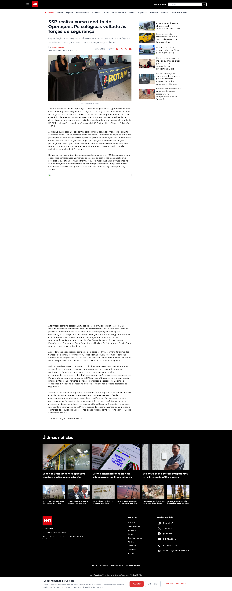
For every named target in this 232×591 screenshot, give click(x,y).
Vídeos (60, 12)
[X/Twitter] (121, 49)
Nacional (154, 12)
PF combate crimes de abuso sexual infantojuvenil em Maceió (168, 26)
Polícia (132, 12)
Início (94, 566)
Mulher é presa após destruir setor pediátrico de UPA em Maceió (167, 50)
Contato (104, 566)
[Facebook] (117, 49)
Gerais (106, 12)
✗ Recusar (152, 584)
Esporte (69, 12)
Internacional (82, 12)
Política (164, 12)
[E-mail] (130, 49)
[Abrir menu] (27, 4)
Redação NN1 (58, 47)
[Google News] (110, 49)
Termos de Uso (133, 566)
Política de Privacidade (175, 584)
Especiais (142, 12)
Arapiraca (95, 12)
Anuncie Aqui (160, 4)
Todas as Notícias (178, 12)
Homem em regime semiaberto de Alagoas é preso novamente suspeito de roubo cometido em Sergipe (168, 78)
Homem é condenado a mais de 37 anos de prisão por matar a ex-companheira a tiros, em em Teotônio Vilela (168, 63)
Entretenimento (119, 12)
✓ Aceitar (136, 584)
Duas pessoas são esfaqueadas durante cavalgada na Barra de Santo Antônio (167, 38)
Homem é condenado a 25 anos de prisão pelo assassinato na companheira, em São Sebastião (169, 94)
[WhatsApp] (126, 49)
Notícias (132, 517)
